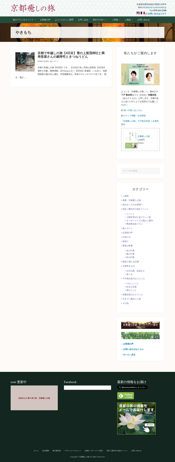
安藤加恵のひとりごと (132, 294)
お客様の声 (127, 233)
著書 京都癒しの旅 (131, 200)
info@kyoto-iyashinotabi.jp (154, 7)
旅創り (125, 241)
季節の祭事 (127, 246)
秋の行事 (130, 257)
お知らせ (126, 237)
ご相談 (125, 196)
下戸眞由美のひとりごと (133, 278)
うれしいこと (132, 283)
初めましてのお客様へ (132, 205)
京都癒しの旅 (143, 136)
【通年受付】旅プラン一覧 (138, 217)
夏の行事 (130, 254)
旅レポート (54, 61)
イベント (130, 214)
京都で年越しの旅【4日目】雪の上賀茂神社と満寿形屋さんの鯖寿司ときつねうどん (71, 54)
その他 (125, 303)
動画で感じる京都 (130, 262)
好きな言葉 (131, 287)
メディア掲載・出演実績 (134, 116)
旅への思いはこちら (133, 110)
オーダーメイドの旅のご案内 (139, 220)
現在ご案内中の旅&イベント (135, 209)
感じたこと (131, 290)
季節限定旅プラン (134, 224)
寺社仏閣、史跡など (135, 271)
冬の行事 (130, 250)
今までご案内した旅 (131, 299)
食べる (129, 274)
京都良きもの (128, 266)
